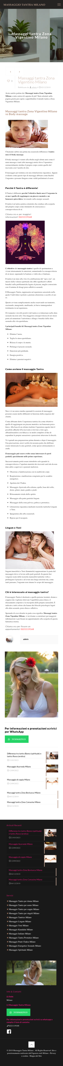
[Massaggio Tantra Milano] (24, 4)
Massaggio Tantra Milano (23, 1050)
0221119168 (25, 217)
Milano (9, 1000)
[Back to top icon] (31, 1044)
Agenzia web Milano (40, 1053)
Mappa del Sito (36, 1056)
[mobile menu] (59, 4)
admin (34, 87)
